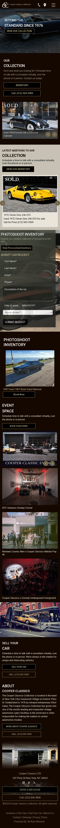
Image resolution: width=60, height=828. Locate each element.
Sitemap (26, 817)
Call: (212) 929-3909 (22, 93)
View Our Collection (19, 31)
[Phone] (39, 5)
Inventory (10, 813)
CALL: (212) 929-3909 (22, 734)
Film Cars (22, 813)
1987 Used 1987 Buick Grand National (22, 389)
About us (48, 813)
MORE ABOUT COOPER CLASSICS (21, 726)
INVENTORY (22, 85)
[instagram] (23, 782)
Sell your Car (35, 813)
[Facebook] (29, 782)
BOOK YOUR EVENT (19, 426)
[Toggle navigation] (54, 4)
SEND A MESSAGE (30, 790)
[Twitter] (34, 782)
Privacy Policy (40, 817)
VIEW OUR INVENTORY (18, 169)
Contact (17, 817)
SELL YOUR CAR (19, 667)
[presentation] (48, 134)
